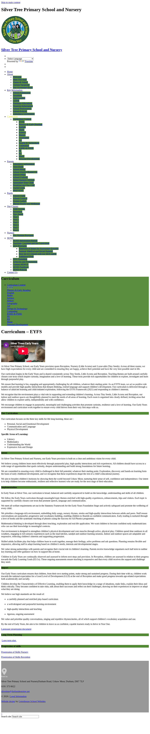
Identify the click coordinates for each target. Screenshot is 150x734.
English (22, 127)
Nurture (10, 233)
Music (21, 156)
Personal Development (29, 159)
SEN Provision (20, 246)
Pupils (10, 193)
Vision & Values (20, 82)
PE (20, 151)
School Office (19, 174)
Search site (6, 716)
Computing (24, 145)
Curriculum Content (22, 119)
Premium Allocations (22, 103)
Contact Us (12, 272)
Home (10, 71)
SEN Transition (20, 259)
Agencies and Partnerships (25, 262)
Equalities (17, 95)
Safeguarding (19, 98)
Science (22, 132)
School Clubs (19, 196)
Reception (17, 211)
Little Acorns (19, 209)
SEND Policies (20, 269)
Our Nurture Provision (23, 235)
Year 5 (16, 227)
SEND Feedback (21, 267)
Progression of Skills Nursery (14, 652)
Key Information (14, 90)
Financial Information (23, 106)
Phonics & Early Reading (30, 124)
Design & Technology (29, 143)
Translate (29, 61)
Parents (10, 161)
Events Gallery (20, 201)
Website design (8, 701)
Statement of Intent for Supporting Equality (39, 248)
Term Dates (18, 166)
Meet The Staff (20, 79)
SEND (10, 238)
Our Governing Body (23, 87)
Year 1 (16, 217)
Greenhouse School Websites (32, 701)
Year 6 (16, 230)
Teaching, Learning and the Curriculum (31, 243)
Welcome (17, 77)
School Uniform (20, 177)
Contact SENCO (21, 264)
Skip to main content (10, 2)
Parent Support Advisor (24, 180)
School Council (20, 198)
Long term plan (9, 640)
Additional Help (26, 256)
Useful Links (19, 188)
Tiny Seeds (18, 214)
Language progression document (16, 629)
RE (20, 153)
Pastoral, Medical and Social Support (36, 251)
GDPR (16, 100)
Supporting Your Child (23, 182)
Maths (21, 130)
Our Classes (12, 206)
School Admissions (22, 93)
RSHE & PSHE (26, 148)
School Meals (19, 169)
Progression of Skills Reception (15, 657)
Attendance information (24, 114)
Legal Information (18, 696)
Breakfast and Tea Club (24, 185)
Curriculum (12, 116)
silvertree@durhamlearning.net (15, 691)
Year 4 (16, 225)
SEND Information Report (25, 240)
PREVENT (18, 190)
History (22, 135)
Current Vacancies (21, 85)
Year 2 (16, 219)
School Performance (22, 108)
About (10, 74)
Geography (24, 137)
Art (20, 140)
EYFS (22, 122)
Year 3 (16, 222)
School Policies (20, 111)
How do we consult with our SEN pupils (38, 254)
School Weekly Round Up (25, 172)
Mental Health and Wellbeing (26, 203)
